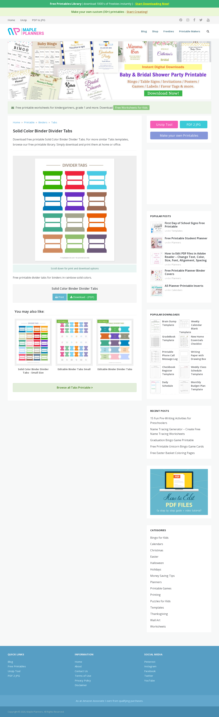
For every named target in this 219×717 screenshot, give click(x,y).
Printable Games (160, 588)
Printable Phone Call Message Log (170, 355)
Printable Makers (189, 31)
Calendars (177, 290)
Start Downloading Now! (152, 4)
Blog (144, 31)
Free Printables (17, 666)
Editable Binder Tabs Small (74, 369)
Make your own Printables (179, 135)
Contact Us (81, 671)
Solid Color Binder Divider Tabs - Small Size (33, 371)
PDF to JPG (38, 20)
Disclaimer (81, 685)
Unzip (23, 20)
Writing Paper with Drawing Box (198, 355)
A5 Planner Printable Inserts (184, 286)
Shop (155, 31)
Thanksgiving (159, 614)
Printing (155, 595)
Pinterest (149, 661)
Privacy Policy (83, 680)
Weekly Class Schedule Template (198, 370)
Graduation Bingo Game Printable (172, 440)
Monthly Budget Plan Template (198, 386)
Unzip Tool (164, 124)
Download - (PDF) (83, 297)
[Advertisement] (179, 177)
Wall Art (155, 620)
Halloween (157, 563)
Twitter (148, 675)
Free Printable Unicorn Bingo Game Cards (177, 446)
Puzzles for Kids (160, 601)
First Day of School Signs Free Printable (185, 224)
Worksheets (158, 626)
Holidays (155, 569)
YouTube (149, 680)
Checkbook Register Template (168, 370)
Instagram (150, 666)
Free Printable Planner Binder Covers (185, 272)
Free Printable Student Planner (186, 238)
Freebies (168, 31)
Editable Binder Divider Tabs (115, 369)
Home (11, 20)
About (78, 666)
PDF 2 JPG (193, 124)
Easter (154, 557)
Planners (176, 242)
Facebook (150, 671)
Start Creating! (137, 12)
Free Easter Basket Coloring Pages (172, 453)
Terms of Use (83, 675)
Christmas (156, 550)
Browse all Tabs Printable (74, 387)
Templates (177, 230)
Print (61, 297)
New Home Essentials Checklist (197, 340)
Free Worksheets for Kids (131, 107)
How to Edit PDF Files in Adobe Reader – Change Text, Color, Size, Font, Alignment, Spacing (186, 257)
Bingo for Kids (159, 538)
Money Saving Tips (162, 576)
